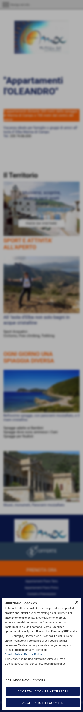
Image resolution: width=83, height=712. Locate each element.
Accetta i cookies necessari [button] (43, 691)
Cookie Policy (13, 654)
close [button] (77, 602)
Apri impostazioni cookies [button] (25, 680)
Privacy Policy (33, 654)
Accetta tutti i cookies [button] (42, 703)
